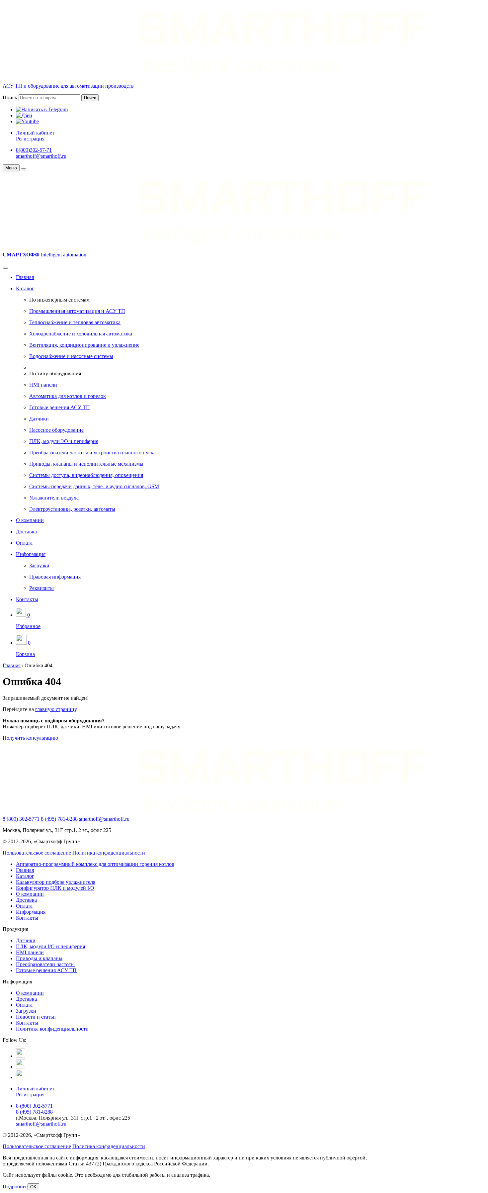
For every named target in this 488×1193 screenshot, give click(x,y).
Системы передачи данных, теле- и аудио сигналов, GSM (94, 486)
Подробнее (15, 1186)
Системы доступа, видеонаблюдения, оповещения (86, 475)
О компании (30, 520)
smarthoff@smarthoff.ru (41, 156)
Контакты (27, 599)
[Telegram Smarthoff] (20, 1056)
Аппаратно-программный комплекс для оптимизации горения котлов (95, 864)
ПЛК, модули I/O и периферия (63, 441)
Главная (25, 277)
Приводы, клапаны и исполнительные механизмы (86, 464)
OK (33, 1186)
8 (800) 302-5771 (21, 819)
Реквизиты (41, 588)
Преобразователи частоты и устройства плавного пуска (92, 452)
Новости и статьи (36, 1017)
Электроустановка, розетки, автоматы (72, 509)
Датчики (39, 418)
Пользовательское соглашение (37, 853)
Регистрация (30, 138)
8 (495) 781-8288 (59, 819)
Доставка (26, 531)
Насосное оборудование (56, 430)
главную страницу (55, 709)
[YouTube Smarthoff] (20, 1077)
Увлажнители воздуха (54, 498)
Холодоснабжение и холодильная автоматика (80, 333)
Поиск (10, 97)
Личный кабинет (35, 133)
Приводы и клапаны (39, 958)
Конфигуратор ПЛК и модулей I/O (55, 888)
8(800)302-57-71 (34, 150)
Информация (30, 554)
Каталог (25, 288)
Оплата (24, 543)
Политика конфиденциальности (108, 853)
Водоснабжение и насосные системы (71, 356)
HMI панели (43, 385)
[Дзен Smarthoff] (20, 1066)
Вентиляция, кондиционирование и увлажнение (84, 345)
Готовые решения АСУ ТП (59, 407)
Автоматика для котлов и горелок (67, 396)
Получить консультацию (30, 738)
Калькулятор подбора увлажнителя (55, 882)
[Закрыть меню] (23, 169)
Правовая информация (55, 577)
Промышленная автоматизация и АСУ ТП (77, 311)
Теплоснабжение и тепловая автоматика (75, 322)
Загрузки (39, 565)
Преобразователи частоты (45, 964)
